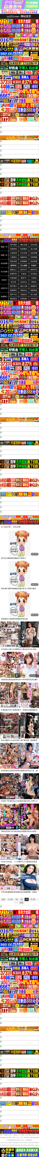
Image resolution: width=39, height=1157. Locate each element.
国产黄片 (13, 286)
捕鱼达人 (13, 269)
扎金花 (23, 274)
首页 (3, 899)
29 (21, 899)
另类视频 (34, 257)
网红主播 (23, 245)
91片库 (13, 282)
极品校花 (13, 299)
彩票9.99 (13, 274)
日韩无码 (34, 299)
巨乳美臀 (34, 253)
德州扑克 (34, 269)
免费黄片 (34, 286)
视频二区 (4, 255)
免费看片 (4, 296)
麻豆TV (23, 278)
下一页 (33, 899)
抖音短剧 (13, 278)
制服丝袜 (23, 257)
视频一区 (4, 247)
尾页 (21, 902)
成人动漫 (34, 249)
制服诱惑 (34, 290)
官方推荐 (4, 272)
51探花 (34, 278)
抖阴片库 (4, 288)
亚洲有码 (13, 249)
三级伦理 (13, 253)
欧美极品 (23, 249)
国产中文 (13, 294)
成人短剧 (34, 294)
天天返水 (34, 274)
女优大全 (23, 282)
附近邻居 (13, 261)
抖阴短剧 (23, 299)
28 (16, 899)
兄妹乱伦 (23, 294)
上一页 (10, 899)
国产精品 (13, 245)
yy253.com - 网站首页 (19, 16)
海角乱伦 (23, 290)
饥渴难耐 (23, 261)
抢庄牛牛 (23, 269)
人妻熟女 (13, 257)
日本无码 (34, 245)
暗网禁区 (13, 290)
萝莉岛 (33, 282)
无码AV (4, 280)
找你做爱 (34, 261)
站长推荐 (4, 263)
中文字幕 (23, 253)
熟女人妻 (23, 286)
